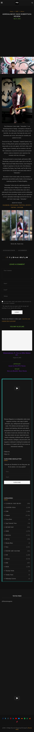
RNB (17, 563)
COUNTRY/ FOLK (17, 507)
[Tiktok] (17, 722)
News (17, 547)
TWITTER (21, 205)
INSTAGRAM (14, 205)
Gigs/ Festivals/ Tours (17, 523)
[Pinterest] (10, 718)
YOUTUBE (20, 207)
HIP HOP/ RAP (17, 527)
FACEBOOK (6, 205)
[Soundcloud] (22, 718)
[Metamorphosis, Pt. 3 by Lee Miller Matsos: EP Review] (17, 340)
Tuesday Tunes (17, 574)
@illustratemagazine (7, 601)
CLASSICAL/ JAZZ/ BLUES (17, 503)
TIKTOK (13, 207)
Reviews (17, 559)
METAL (17, 539)
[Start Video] (17, 388)
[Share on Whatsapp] (19, 257)
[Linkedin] (13, 718)
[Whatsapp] (27, 718)
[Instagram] (8, 718)
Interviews (17, 535)
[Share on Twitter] (11, 257)
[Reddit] (30, 718)
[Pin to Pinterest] (13, 257)
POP (17, 555)
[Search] (32, 2)
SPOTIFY (28, 205)
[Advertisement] (17, 37)
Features (17, 515)
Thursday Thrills (17, 570)
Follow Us (6, 454)
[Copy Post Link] (23, 257)
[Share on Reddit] (17, 257)
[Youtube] (16, 718)
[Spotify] (24, 718)
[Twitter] (5, 718)
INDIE (17, 531)
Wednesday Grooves (17, 578)
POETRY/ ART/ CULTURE (17, 551)
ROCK (17, 566)
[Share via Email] (27, 257)
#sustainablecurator (9, 250)
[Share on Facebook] (9, 257)
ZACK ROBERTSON (22, 250)
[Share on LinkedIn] (15, 257)
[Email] (19, 718)
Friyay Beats (17, 519)
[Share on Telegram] (21, 257)
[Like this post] (7, 257)
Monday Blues (17, 543)
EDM (17, 511)
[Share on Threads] (25, 257)
